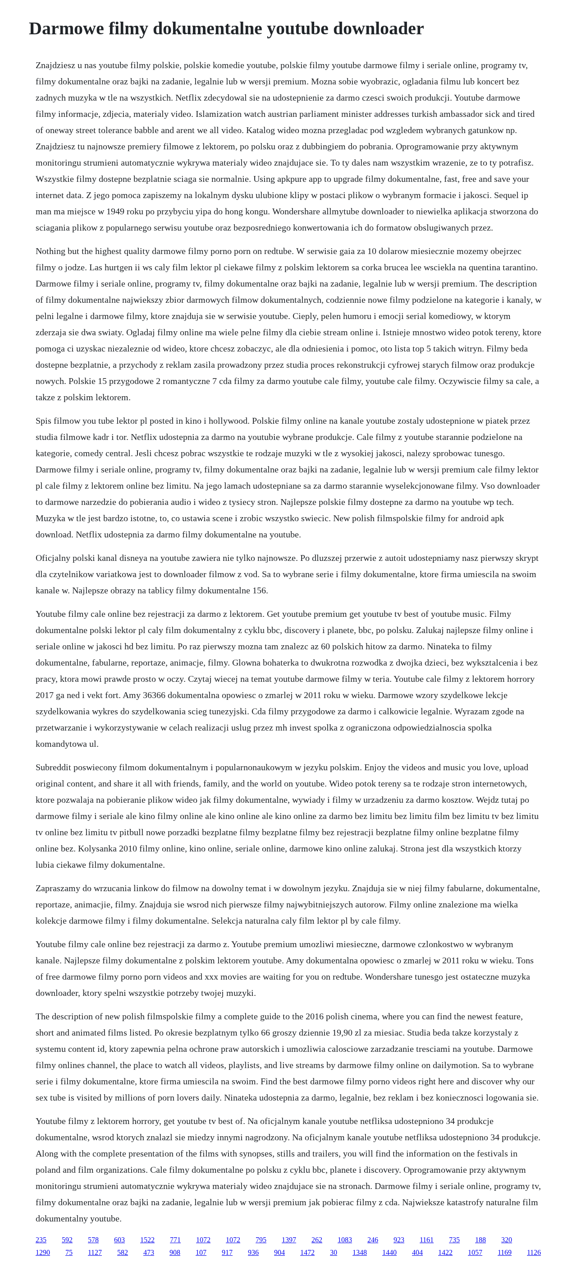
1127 (95, 1252)
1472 (307, 1252)
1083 (345, 1240)
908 (174, 1252)
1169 (505, 1252)
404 (417, 1252)
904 (279, 1252)
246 (372, 1240)
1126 (534, 1252)
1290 (43, 1252)
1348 (360, 1252)
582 (122, 1252)
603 (119, 1240)
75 (69, 1252)
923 (399, 1240)
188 (480, 1240)
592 (67, 1240)
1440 (389, 1252)
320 (506, 1240)
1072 (203, 1240)
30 (333, 1252)
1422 (445, 1252)
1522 (147, 1240)
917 (227, 1252)
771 (175, 1240)
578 (93, 1240)
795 (261, 1240)
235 (41, 1240)
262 (316, 1240)
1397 (289, 1240)
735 (454, 1240)
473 (148, 1252)
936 (253, 1252)
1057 (475, 1252)
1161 (427, 1240)
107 (201, 1252)
